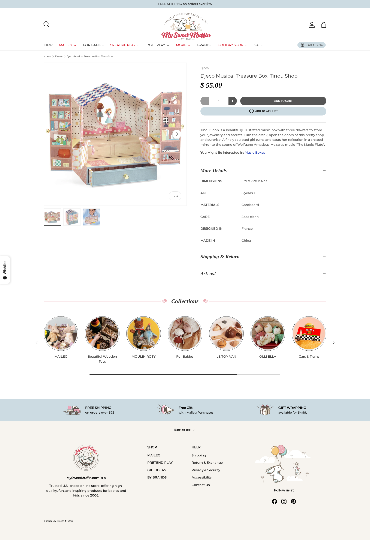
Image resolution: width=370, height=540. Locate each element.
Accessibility (202, 477)
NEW (48, 45)
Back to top (182, 429)
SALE (258, 45)
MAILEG (65, 45)
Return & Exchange (207, 462)
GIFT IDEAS (156, 470)
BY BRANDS (157, 477)
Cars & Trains (309, 356)
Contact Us (201, 485)
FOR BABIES (93, 45)
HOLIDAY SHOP (230, 45)
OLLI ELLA (267, 356)
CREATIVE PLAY (123, 45)
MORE (181, 45)
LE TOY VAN (226, 356)
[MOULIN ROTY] (144, 333)
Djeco (204, 68)
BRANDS (204, 45)
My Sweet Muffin (62, 520)
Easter (59, 56)
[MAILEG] (61, 333)
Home (47, 56)
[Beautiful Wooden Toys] (102, 333)
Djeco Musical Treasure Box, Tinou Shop (90, 56)
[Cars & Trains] (309, 333)
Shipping (199, 455)
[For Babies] (185, 333)
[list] (115, 134)
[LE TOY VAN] (226, 333)
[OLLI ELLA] (268, 333)
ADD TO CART (283, 100)
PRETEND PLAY (160, 462)
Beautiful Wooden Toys (102, 358)
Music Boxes (255, 152)
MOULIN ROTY (144, 356)
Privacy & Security (206, 470)
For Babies (185, 356)
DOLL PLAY (155, 45)
